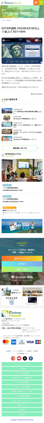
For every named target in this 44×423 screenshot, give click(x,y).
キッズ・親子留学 (22, 373)
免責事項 (36, 351)
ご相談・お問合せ (22, 269)
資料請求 (22, 264)
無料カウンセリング (22, 258)
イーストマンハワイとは (22, 364)
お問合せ (22, 410)
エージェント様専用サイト (19, 351)
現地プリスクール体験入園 (22, 378)
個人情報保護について (23, 353)
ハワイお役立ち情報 (22, 396)
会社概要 (8, 351)
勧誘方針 (29, 351)
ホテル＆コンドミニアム (22, 400)
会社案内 (22, 414)
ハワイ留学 (22, 368)
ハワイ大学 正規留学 (22, 382)
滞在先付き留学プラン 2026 (22, 391)
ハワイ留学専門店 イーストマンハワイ (11, 2)
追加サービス (22, 405)
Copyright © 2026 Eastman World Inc (22, 419)
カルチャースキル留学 (22, 387)
